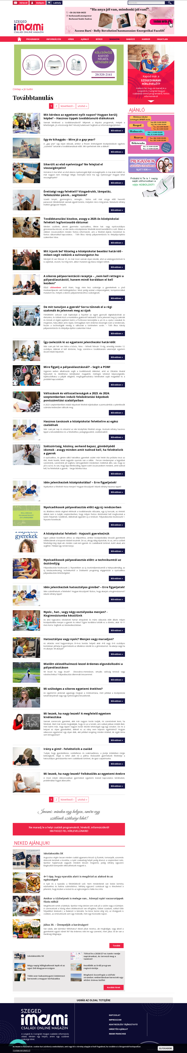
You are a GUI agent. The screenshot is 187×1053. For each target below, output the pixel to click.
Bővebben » (117, 130)
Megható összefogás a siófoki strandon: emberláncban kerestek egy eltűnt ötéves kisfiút (103, 977)
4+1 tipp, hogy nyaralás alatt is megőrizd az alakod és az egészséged (78, 878)
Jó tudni (28, 89)
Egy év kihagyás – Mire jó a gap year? (69, 139)
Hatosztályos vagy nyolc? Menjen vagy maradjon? (79, 639)
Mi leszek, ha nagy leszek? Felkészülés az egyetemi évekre (84, 774)
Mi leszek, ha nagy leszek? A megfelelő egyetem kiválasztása (77, 715)
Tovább (116, 945)
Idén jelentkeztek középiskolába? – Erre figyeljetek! (80, 482)
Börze (99, 39)
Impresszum (115, 1019)
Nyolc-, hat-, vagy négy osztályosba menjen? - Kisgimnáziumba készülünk (76, 613)
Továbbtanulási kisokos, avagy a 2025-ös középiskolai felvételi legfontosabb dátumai (81, 220)
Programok (32, 39)
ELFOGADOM (165, 1048)
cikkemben (55, 287)
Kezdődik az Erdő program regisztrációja (97, 967)
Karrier (146, 39)
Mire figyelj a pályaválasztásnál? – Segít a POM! (77, 367)
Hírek (71, 39)
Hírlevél (23, 2)
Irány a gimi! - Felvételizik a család (68, 749)
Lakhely (57, 2)
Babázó (130, 39)
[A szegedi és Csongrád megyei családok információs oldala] (38, 26)
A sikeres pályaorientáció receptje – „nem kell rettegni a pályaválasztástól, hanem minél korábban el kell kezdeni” (84, 279)
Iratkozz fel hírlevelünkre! (69, 831)
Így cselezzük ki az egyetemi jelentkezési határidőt (80, 342)
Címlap (19, 39)
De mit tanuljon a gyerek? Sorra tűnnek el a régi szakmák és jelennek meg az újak (78, 308)
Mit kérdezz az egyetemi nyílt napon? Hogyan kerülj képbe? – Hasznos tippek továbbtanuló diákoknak (80, 116)
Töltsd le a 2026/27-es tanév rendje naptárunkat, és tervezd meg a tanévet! (102, 956)
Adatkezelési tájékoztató (123, 1024)
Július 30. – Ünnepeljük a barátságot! (66, 924)
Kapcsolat (114, 1015)
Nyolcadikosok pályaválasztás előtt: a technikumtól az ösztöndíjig (82, 561)
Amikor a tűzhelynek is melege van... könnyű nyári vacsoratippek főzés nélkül (83, 900)
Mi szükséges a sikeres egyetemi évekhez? (73, 689)
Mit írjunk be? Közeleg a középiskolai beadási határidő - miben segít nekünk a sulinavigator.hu (83, 253)
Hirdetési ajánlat (118, 1029)
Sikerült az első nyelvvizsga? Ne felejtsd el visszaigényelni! (73, 166)
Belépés (40, 2)
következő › (67, 106)
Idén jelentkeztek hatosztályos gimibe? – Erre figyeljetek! (84, 587)
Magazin (114, 39)
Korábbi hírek (113, 987)
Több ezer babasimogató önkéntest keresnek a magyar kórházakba (46, 977)
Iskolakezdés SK (53, 853)
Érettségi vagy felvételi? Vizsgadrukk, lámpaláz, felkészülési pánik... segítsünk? (77, 193)
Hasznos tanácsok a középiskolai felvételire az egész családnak (81, 423)
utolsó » (82, 106)
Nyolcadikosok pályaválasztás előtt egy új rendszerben (82, 507)
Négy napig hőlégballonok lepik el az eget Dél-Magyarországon (46, 967)
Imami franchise (117, 1033)
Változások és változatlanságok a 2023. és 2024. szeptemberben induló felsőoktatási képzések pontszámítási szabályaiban (77, 396)
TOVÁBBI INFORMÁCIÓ (21, 1051)
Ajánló (85, 39)
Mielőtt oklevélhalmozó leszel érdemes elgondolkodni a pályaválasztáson (83, 665)
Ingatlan (162, 39)
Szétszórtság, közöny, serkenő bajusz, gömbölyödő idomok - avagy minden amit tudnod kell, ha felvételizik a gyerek (83, 449)
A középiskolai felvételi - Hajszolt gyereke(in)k (76, 533)
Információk (53, 39)
